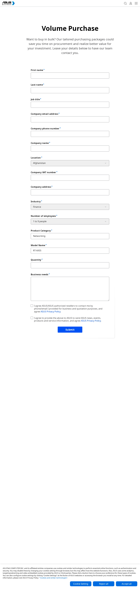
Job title (35, 99)
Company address (41, 186)
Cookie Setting (80, 583)
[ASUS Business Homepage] (8, 3)
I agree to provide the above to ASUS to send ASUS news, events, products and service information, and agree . (67, 319)
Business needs (39, 274)
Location (36, 157)
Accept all (127, 583)
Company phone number (45, 128)
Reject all (103, 583)
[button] (125, 3)
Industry (36, 201)
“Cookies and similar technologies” (53, 578)
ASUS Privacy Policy (50, 311)
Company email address (44, 113)
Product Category (41, 230)
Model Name (38, 245)
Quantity (36, 259)
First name (37, 70)
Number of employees (43, 216)
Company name (40, 143)
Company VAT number (43, 172)
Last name (37, 84)
